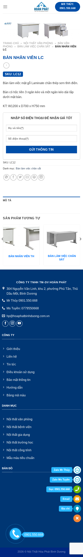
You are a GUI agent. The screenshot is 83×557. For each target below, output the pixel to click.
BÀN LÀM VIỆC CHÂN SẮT (62, 258)
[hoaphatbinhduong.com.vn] (41, 7)
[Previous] (3, 246)
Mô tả (7, 200)
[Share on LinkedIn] (41, 177)
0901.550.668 (33, 534)
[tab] (41, 200)
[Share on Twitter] (20, 177)
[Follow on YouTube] (19, 323)
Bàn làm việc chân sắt (33, 46)
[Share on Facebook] (13, 177)
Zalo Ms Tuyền (61, 479)
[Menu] (5, 6)
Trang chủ (11, 43)
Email (66, 498)
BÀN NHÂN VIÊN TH (21, 256)
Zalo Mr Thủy (62, 469)
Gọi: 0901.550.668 (59, 489)
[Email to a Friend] (27, 177)
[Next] (80, 246)
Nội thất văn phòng (38, 43)
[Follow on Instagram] (12, 323)
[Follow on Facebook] (5, 323)
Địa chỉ (65, 508)
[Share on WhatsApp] (6, 177)
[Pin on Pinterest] (34, 177)
